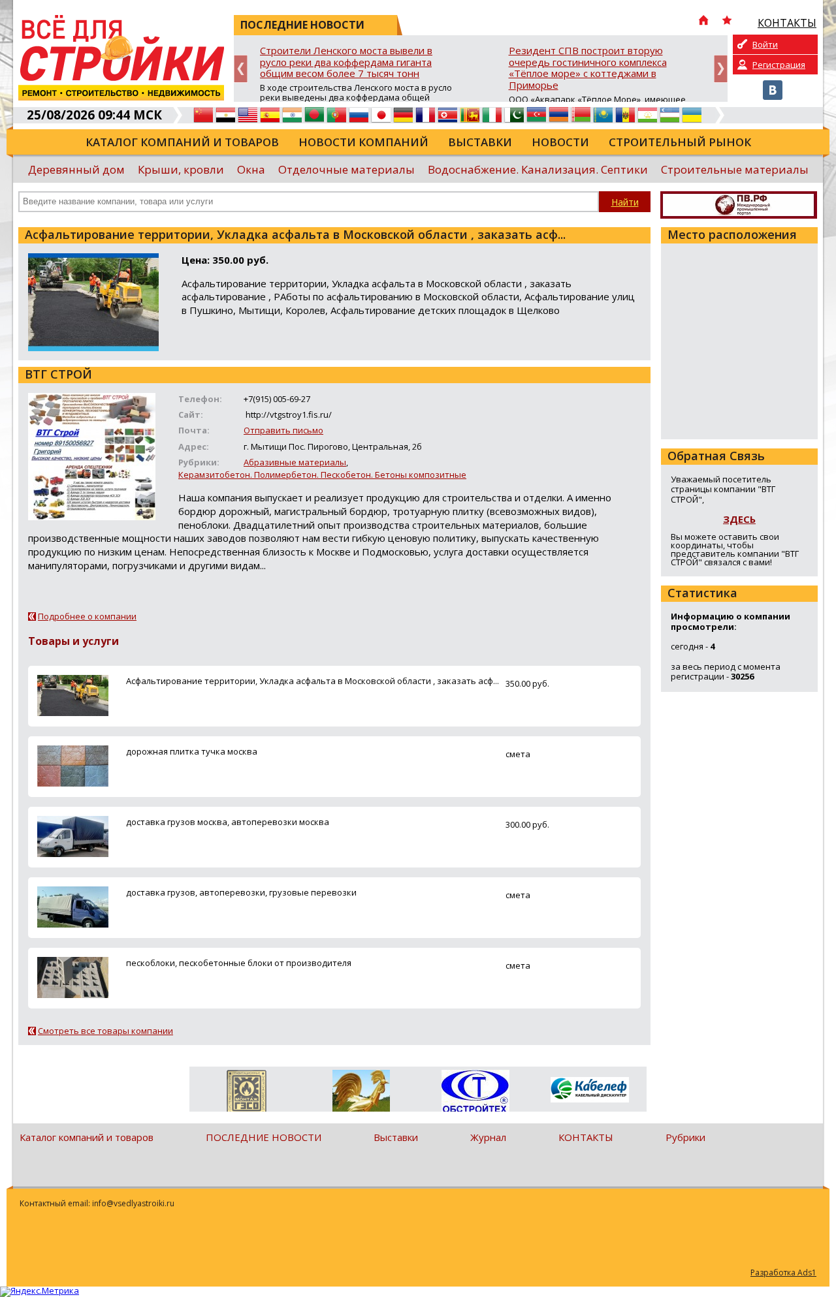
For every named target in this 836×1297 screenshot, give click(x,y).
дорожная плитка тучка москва (191, 751)
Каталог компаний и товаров (182, 141)
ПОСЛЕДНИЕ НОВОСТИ (263, 1137)
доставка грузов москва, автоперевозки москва (227, 822)
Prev (241, 69)
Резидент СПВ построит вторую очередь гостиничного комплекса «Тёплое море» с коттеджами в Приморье (588, 68)
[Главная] (703, 21)
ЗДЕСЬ (739, 518)
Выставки (480, 141)
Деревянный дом (76, 169)
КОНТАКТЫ (585, 1137)
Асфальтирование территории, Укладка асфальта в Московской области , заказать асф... (312, 681)
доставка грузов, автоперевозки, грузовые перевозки (241, 892)
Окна (251, 169)
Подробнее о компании (87, 616)
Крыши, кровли (181, 169)
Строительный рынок (680, 141)
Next (721, 69)
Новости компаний (363, 141)
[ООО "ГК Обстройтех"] (475, 1092)
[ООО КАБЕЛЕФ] (589, 1090)
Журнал (488, 1137)
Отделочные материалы (346, 169)
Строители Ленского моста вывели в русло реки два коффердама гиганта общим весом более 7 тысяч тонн (346, 62)
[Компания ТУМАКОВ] (361, 1093)
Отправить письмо (283, 430)
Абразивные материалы (295, 462)
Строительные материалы (735, 169)
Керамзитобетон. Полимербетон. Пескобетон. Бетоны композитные (322, 474)
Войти (765, 44)
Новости (560, 141)
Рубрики (685, 1137)
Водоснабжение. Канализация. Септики (538, 169)
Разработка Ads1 (783, 1272)
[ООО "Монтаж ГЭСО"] (246, 1093)
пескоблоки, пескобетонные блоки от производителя (238, 963)
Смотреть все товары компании (105, 1031)
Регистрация (778, 64)
